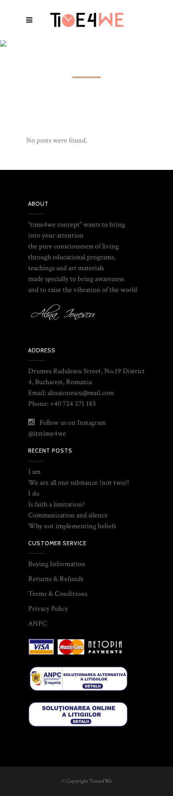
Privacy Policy (48, 608)
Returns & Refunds (55, 578)
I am (34, 471)
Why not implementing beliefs (72, 526)
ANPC (37, 623)
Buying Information (56, 564)
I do (33, 493)
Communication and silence (68, 515)
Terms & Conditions (57, 593)
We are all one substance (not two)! (78, 482)
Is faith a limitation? (56, 504)
